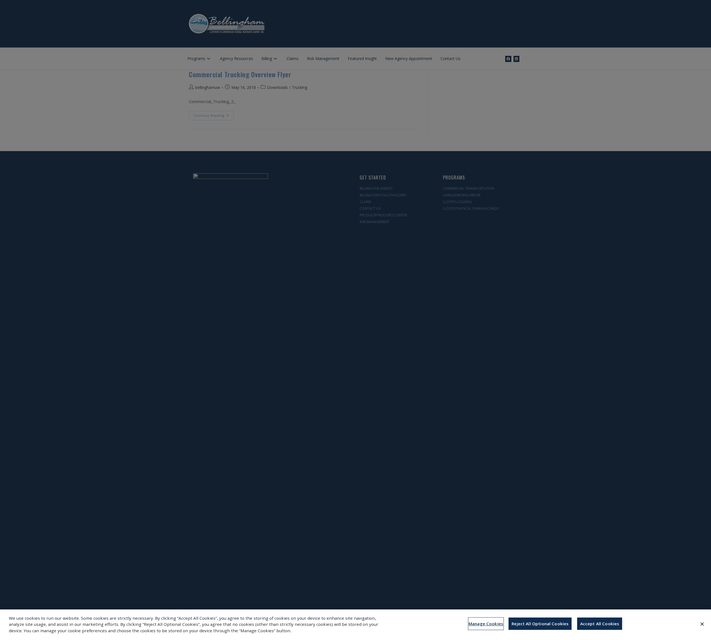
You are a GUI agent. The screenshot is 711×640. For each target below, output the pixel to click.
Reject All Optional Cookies (540, 623)
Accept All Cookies (599, 623)
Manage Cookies (486, 623)
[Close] (702, 624)
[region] (355, 624)
